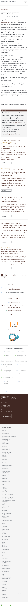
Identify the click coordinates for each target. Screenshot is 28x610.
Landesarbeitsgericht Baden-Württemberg (10, 221)
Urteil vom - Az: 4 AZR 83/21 (12, 169)
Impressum (7, 603)
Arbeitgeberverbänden (6, 22)
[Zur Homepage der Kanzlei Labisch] (14, 391)
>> (4, 277)
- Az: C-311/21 (8, 143)
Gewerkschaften (18, 19)
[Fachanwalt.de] (14, 315)
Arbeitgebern (19, 20)
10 (22, 275)
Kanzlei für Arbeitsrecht (16, 122)
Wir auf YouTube (17, 605)
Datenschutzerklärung (14, 603)
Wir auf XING (6, 605)
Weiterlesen (4, 162)
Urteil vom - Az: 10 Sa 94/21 (11, 223)
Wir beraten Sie (6, 416)
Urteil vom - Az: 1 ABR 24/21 (12, 197)
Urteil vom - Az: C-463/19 (11, 249)
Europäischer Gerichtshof (6, 142)
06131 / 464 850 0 (15, 129)
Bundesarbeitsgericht (5, 168)
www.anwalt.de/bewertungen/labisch (12, 134)
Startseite (2, 603)
